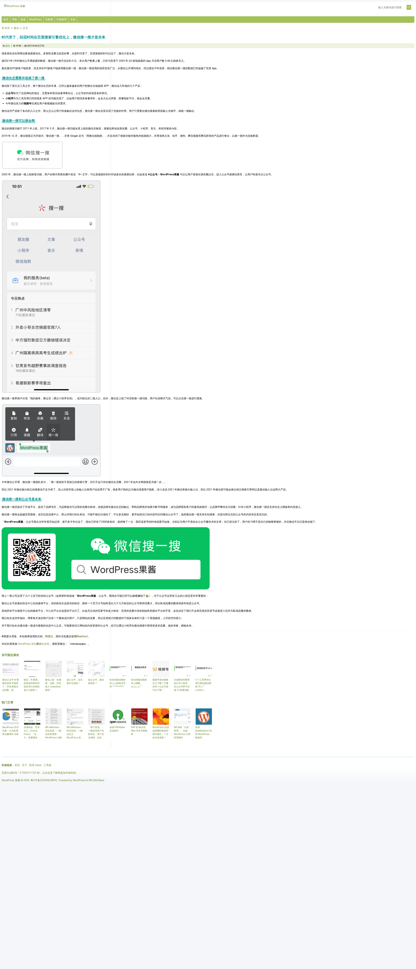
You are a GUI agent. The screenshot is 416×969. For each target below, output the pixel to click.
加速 (23, 19)
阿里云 (49, 636)
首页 (5, 19)
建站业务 (44, 643)
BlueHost (82, 636)
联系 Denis (35, 765)
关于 (24, 765)
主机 (72, 19)
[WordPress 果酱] (14, 6)
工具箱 (47, 765)
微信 (16, 28)
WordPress (35, 19)
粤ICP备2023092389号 (44, 780)
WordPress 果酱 (11, 780)
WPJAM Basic (96, 780)
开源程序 (61, 19)
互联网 (49, 19)
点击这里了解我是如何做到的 (59, 772)
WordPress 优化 (27, 643)
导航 (14, 19)
